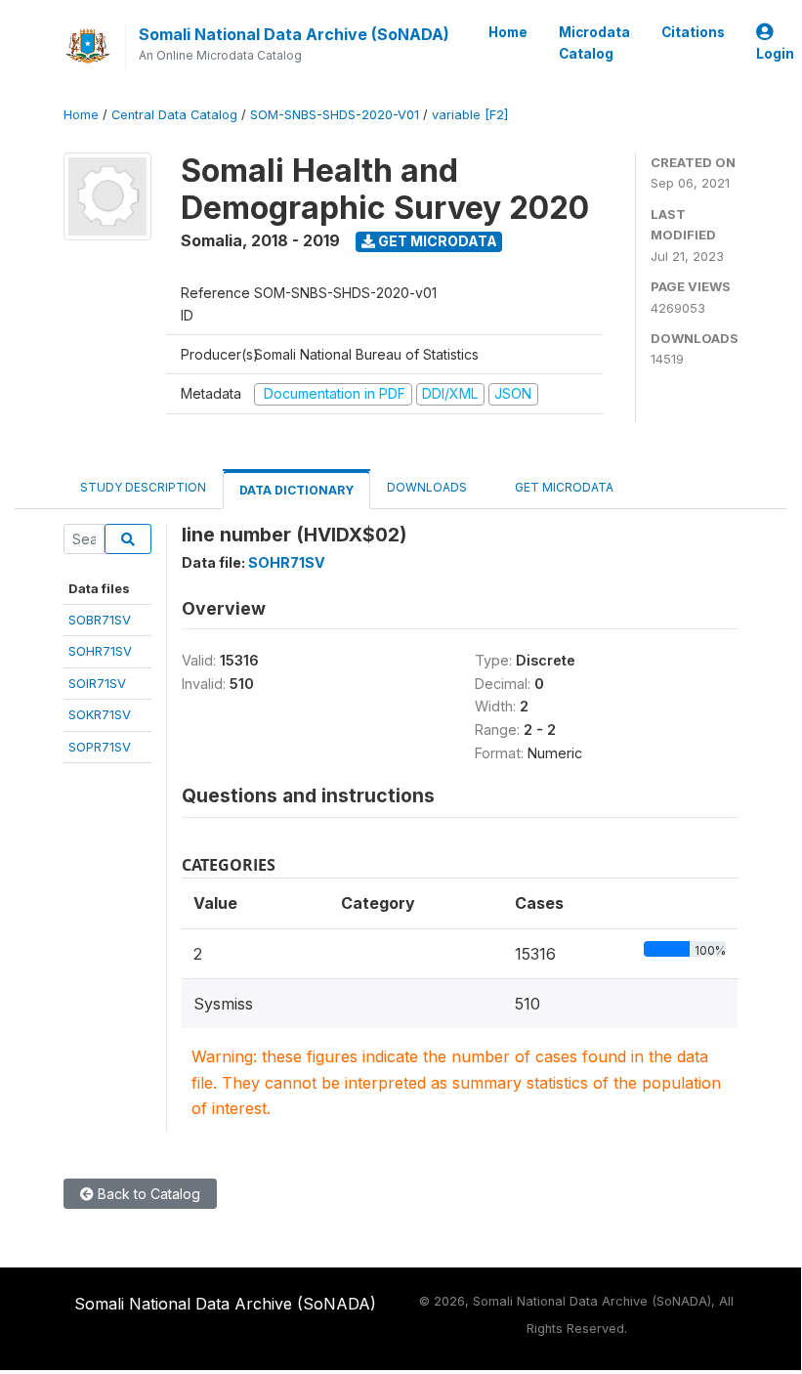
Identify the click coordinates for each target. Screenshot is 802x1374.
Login (775, 54)
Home (508, 32)
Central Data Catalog (174, 114)
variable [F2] (470, 114)
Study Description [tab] (143, 487)
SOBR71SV (99, 619)
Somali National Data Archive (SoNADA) (294, 34)
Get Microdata (436, 241)
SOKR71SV (99, 714)
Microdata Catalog (594, 43)
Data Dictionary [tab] (296, 490)
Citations (693, 32)
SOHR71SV (100, 651)
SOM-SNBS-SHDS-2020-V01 (334, 114)
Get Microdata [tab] (562, 487)
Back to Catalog (147, 1193)
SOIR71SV (97, 683)
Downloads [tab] (427, 487)
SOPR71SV (99, 746)
